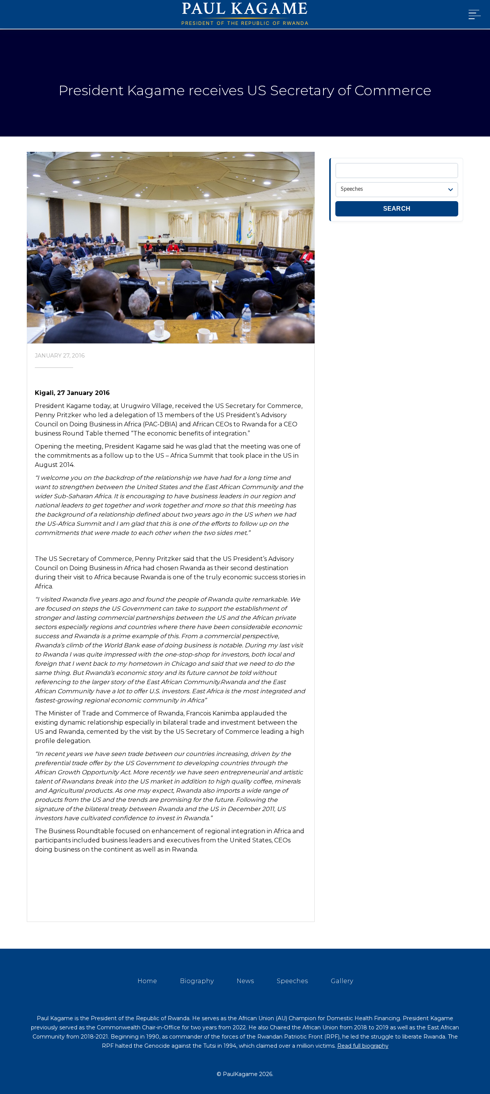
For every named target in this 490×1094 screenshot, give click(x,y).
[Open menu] (473, 14)
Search (397, 208)
